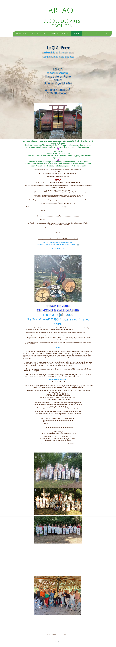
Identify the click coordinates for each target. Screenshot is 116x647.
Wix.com (66, 634)
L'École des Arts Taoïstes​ (61, 23)
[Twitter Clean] (56, 641)
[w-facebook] (58, 642)
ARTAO (61, 10)
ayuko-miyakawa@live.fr (57, 380)
